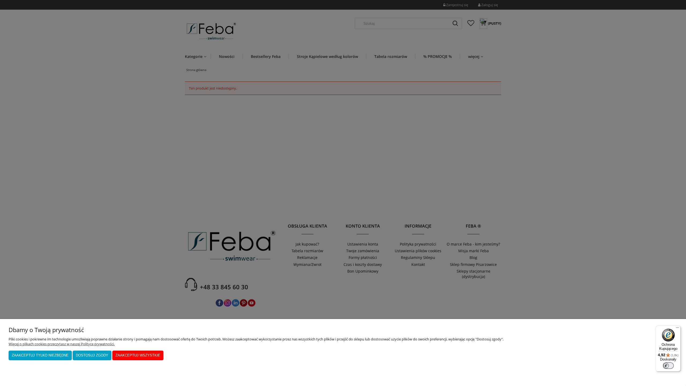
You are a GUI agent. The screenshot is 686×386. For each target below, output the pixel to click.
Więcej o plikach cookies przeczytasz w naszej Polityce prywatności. (62, 344)
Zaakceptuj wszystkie (137, 355)
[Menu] (677, 329)
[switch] (668, 365)
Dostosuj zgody (92, 355)
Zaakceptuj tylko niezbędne (40, 355)
